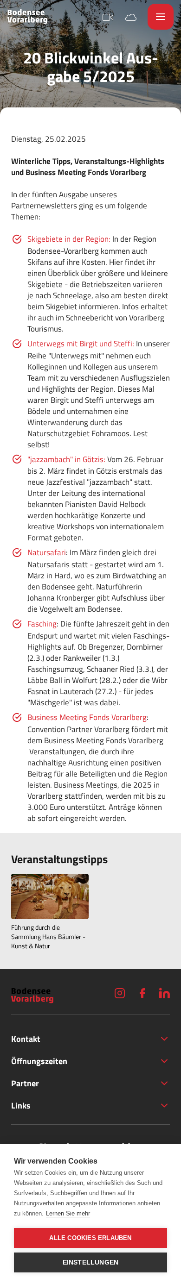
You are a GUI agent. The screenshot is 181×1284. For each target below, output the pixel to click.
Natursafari (46, 552)
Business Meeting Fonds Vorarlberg (87, 717)
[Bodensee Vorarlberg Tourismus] (27, 16)
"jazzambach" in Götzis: (66, 459)
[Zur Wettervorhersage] (130, 16)
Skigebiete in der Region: (68, 239)
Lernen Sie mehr (68, 1213)
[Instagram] (119, 993)
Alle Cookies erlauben (90, 1237)
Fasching (42, 624)
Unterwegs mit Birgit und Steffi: (80, 344)
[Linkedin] (164, 993)
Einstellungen (91, 1262)
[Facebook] (142, 993)
